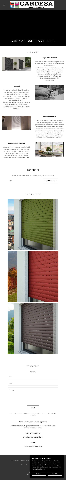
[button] (4, 5)
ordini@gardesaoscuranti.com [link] (33, 437)
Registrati (50, 180)
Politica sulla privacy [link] (41, 413)
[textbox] (24, 180)
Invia (33, 408)
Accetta (55, 474)
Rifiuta (38, 474)
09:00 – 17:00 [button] (36, 446)
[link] (32, 4)
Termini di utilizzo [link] (52, 413)
